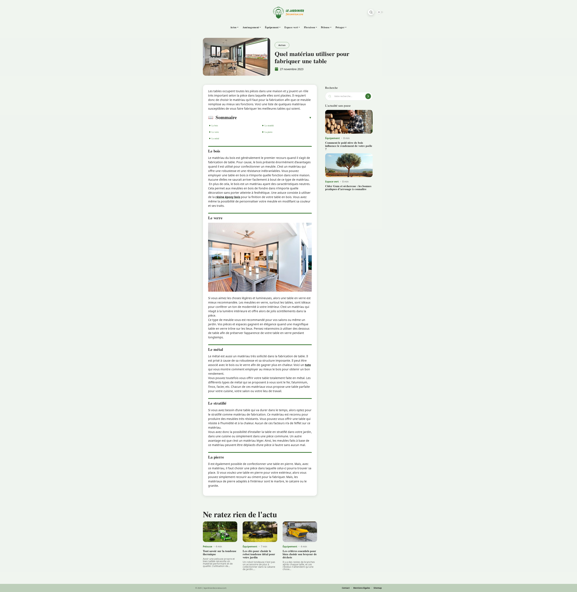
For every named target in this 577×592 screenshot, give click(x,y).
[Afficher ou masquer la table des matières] (274, 117)
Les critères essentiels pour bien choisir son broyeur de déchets (300, 554)
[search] (371, 12)
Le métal (215, 138)
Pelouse (207, 546)
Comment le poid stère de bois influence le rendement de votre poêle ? (348, 146)
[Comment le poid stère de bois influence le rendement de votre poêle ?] (349, 122)
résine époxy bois (227, 197)
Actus (281, 45)
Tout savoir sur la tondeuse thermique (219, 552)
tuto (308, 365)
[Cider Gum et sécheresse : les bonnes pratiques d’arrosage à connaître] (349, 165)
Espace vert (332, 181)
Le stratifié (269, 125)
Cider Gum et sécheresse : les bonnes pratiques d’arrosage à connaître (348, 187)
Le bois (215, 125)
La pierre (268, 132)
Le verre (215, 132)
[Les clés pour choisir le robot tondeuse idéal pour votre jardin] (260, 531)
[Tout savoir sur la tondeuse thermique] (220, 531)
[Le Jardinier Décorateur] (288, 12)
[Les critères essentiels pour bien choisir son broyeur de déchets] (300, 531)
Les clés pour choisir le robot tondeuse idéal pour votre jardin (259, 554)
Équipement (250, 546)
